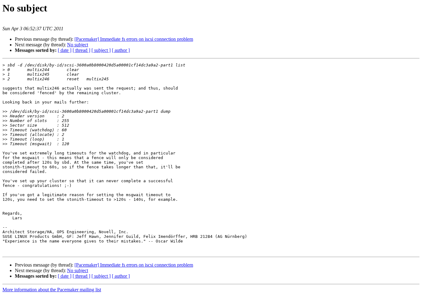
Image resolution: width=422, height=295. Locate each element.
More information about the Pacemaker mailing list (51, 289)
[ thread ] (81, 50)
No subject (77, 44)
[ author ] (121, 50)
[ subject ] (101, 50)
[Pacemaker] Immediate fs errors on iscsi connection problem (133, 39)
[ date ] (64, 50)
